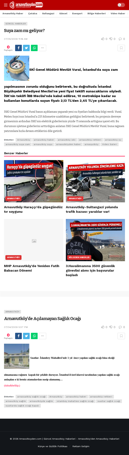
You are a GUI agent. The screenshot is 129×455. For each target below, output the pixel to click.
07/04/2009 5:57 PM (16, 327)
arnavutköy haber (44, 140)
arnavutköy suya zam (18, 144)
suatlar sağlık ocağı (109, 401)
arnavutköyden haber (68, 144)
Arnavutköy (23, 140)
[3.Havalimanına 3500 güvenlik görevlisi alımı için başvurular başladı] (95, 240)
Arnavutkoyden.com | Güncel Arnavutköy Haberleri (47, 438)
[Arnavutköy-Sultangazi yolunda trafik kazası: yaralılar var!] (95, 181)
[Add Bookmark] (121, 48)
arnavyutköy (91, 144)
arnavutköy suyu (43, 144)
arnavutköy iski (66, 140)
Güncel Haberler (16, 24)
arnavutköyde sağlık (41, 401)
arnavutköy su (113, 140)
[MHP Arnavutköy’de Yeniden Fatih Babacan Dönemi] (33, 240)
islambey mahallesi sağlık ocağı (75, 401)
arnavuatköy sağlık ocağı (31, 396)
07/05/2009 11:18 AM (15, 39)
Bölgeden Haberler (79, 257)
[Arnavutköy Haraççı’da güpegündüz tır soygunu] (33, 181)
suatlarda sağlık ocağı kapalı (22, 406)
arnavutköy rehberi (90, 140)
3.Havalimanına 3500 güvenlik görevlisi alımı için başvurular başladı (90, 270)
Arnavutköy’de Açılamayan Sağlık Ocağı (42, 318)
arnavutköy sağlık (16, 401)
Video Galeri (109, 144)
